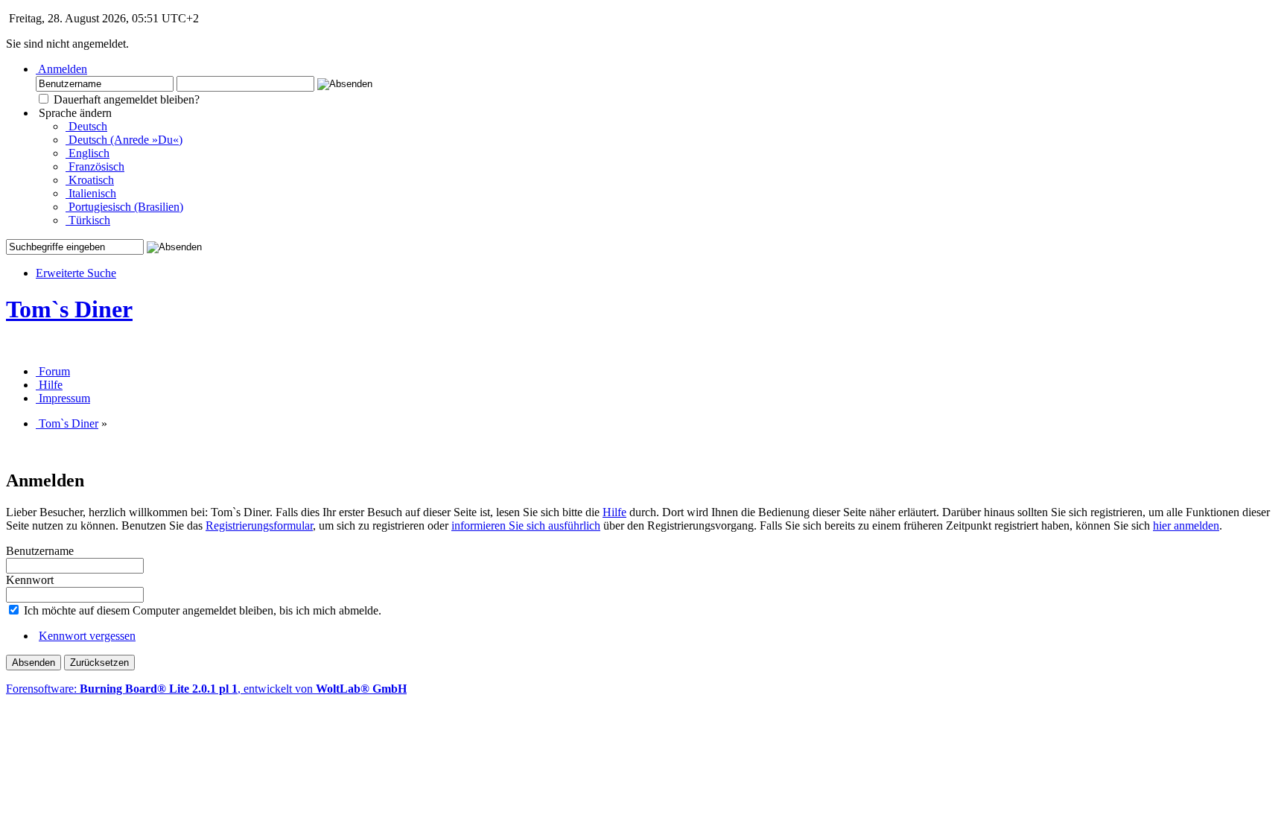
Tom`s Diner (69, 309)
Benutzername (40, 550)
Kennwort (30, 580)
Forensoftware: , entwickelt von (206, 688)
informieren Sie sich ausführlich (525, 525)
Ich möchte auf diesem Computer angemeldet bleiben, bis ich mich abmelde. (201, 610)
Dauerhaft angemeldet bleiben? (125, 99)
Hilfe (614, 512)
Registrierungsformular (259, 525)
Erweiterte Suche (76, 273)
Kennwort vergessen (87, 635)
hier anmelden (1186, 525)
